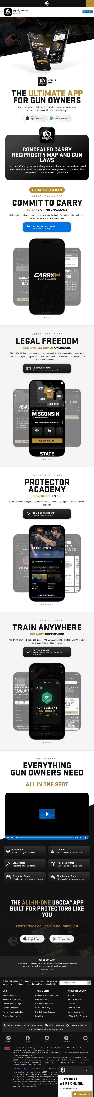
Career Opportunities (76, 1012)
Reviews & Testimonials (12, 999)
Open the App (88, 12)
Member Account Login (12, 1004)
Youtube (85, 1041)
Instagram (66, 1041)
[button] (82, 1094)
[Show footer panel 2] (45, 973)
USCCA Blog (40, 1016)
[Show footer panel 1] (42, 973)
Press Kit (71, 1004)
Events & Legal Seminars (45, 1012)
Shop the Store (74, 1008)
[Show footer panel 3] (48, 973)
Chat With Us (56, 1025)
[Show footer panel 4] (51, 973)
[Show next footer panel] (91, 966)
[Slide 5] (50, 604)
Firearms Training (42, 999)
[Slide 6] (52, 604)
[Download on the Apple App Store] (34, 121)
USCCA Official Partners (77, 1016)
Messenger (8, 1041)
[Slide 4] (50, 459)
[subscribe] (89, 983)
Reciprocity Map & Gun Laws (46, 995)
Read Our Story (47, 969)
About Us (71, 995)
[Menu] (4, 3)
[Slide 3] (49, 317)
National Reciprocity (75, 999)
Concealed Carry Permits (45, 1004)
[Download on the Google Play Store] (59, 121)
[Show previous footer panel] (3, 966)
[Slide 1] (44, 317)
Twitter (47, 1041)
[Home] (47, 3)
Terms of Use (29, 1068)
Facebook (27, 1041)
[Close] (2, 12)
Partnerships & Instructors (13, 1012)
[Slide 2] (47, 317)
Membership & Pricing (11, 995)
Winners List (39, 1068)
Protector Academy (10, 1008)
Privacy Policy (18, 1068)
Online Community (42, 1008)
